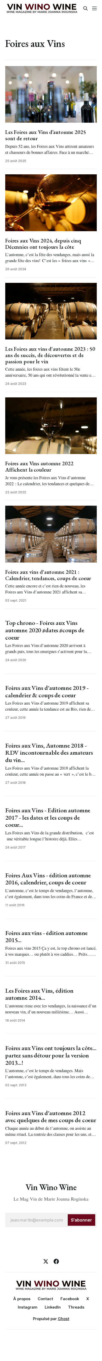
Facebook (69, 1298)
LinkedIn (53, 1307)
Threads (76, 1307)
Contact (45, 1298)
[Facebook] (56, 1261)
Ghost (63, 1318)
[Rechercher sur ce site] (85, 8)
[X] (45, 1261)
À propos (21, 1298)
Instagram (27, 1307)
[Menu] (94, 8)
